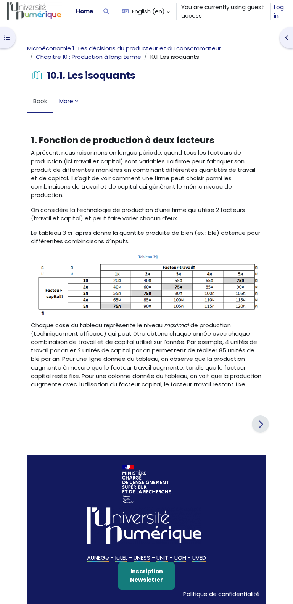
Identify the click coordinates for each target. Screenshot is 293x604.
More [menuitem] (66, 101)
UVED (199, 558)
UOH (180, 558)
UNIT (162, 558)
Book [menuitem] (40, 101)
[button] (106, 11)
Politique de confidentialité (221, 594)
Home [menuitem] (84, 11)
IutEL (121, 558)
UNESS (142, 558)
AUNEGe (98, 558)
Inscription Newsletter (146, 575)
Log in (279, 11)
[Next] (260, 424)
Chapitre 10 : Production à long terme (88, 57)
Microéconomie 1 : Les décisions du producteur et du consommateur (124, 48)
